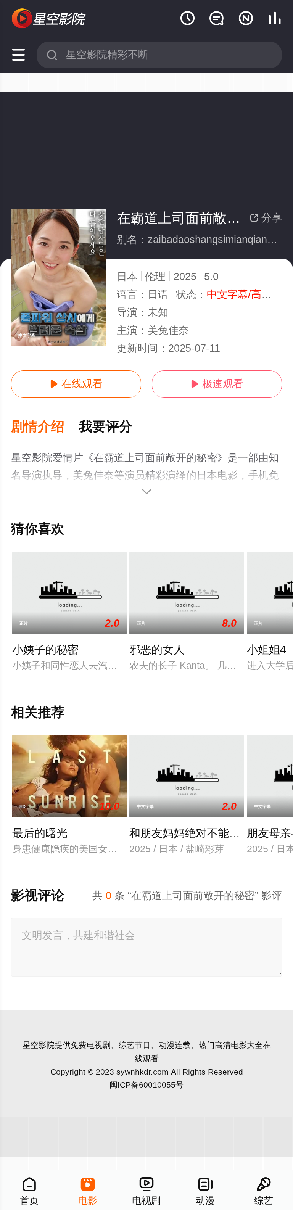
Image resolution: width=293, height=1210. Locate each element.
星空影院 (39, 1045)
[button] (45, 427)
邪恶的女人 (157, 650)
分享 (266, 218)
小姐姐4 (266, 650)
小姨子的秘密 (45, 650)
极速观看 (216, 383)
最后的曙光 (40, 833)
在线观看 (76, 383)
